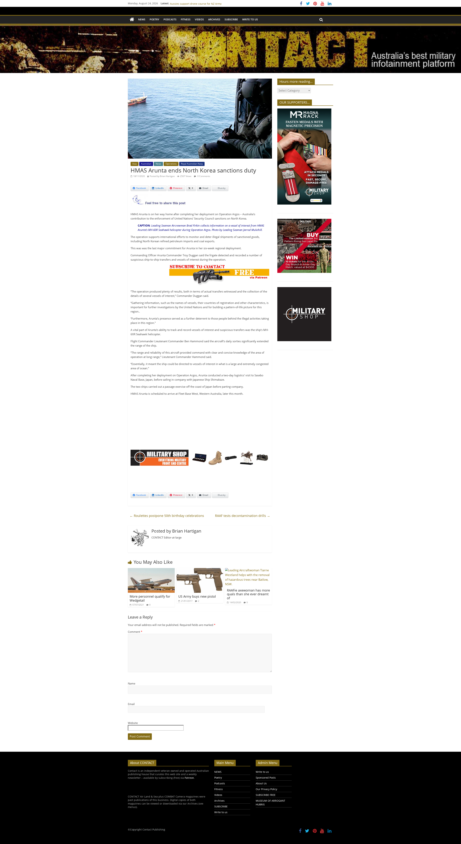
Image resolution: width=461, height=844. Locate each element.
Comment (135, 631)
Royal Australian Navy (192, 163)
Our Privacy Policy (266, 789)
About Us (261, 783)
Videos (199, 19)
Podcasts (170, 19)
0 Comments (203, 176)
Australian (146, 163)
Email (131, 704)
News (158, 163)
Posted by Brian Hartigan (162, 176)
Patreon (189, 777)
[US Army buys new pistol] (199, 570)
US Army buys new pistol (197, 596)
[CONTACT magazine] (132, 19)
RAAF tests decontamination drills (242, 515)
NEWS (141, 19)
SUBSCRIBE (231, 19)
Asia (134, 163)
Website (133, 723)
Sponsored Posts (266, 777)
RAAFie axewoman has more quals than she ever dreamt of (248, 594)
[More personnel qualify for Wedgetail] (151, 570)
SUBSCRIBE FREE (266, 795)
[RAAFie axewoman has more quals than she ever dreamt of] (248, 570)
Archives (214, 19)
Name (131, 683)
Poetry (154, 19)
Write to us (250, 19)
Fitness (186, 19)
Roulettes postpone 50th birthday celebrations (167, 515)
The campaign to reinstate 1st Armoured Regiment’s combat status (210, 3)
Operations (171, 163)
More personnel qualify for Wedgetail (150, 598)
